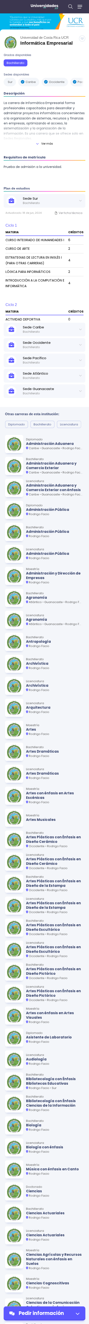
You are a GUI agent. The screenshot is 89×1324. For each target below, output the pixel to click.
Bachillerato (15, 63)
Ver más (47, 143)
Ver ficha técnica (70, 213)
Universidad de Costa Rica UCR (44, 37)
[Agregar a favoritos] (82, 38)
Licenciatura (69, 424)
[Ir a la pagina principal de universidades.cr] (44, 6)
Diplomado (16, 424)
